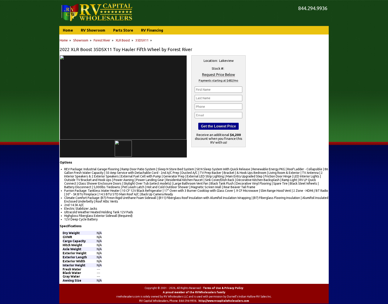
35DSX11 (142, 40)
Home (64, 40)
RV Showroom (93, 30)
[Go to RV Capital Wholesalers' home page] (97, 21)
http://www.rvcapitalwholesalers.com (223, 300)
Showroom (80, 40)
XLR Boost (123, 40)
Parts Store (123, 30)
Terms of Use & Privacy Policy (223, 288)
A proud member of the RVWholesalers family (194, 292)
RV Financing (152, 30)
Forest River (102, 40)
